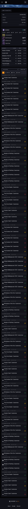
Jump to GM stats (6, 10)
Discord (18, 506)
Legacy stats (6, 65)
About (9, 506)
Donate (13, 506)
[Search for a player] (25, 2)
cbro (18, 501)
